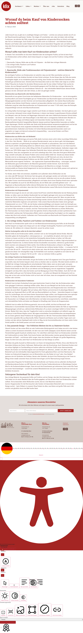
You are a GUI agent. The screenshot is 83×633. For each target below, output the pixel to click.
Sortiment (18, 6)
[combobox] (41, 449)
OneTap (10, 545)
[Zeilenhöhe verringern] (2, 575)
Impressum (65, 423)
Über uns (46, 6)
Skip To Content (4, 617)
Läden (28, 6)
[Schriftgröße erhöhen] (2, 549)
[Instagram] (79, 6)
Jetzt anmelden (65, 410)
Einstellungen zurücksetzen (8, 622)
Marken (36, 6)
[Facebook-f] (76, 6)
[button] (1, 458)
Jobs (53, 6)
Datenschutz (66, 424)
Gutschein (60, 6)
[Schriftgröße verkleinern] (2, 554)
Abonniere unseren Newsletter (41, 402)
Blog (68, 6)
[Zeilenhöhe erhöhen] (2, 570)
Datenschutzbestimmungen (38, 414)
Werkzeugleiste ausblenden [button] (8, 549)
